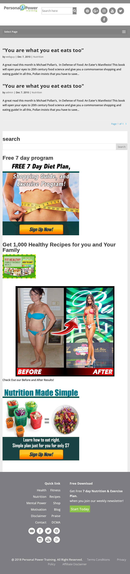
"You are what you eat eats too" (43, 85)
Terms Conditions (98, 559)
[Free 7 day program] (41, 234)
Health (41, 490)
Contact (40, 522)
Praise (55, 516)
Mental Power (36, 503)
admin (9, 92)
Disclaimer (38, 516)
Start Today (80, 509)
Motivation (38, 509)
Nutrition (38, 56)
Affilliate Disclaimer (74, 564)
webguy (10, 56)
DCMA (56, 522)
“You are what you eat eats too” (43, 50)
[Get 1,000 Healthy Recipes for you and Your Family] (19, 277)
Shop (56, 503)
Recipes (54, 497)
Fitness (55, 490)
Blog (57, 509)
